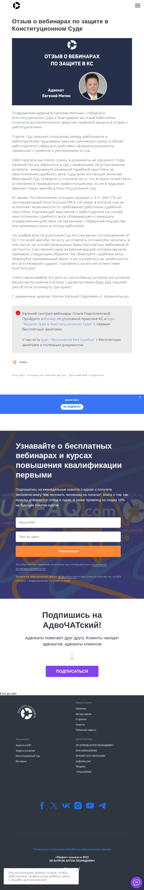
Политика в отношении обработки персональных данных (72, 849)
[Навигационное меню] (137, 5)
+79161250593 (84, 772)
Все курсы (21, 761)
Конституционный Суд (28, 756)
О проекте (81, 719)
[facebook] (42, 805)
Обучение (81, 708)
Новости (80, 724)
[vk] (66, 805)
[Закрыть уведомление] (76, 871)
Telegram (80, 766)
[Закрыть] (140, 397)
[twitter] (54, 805)
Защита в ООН (23, 745)
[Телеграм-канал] (102, 805)
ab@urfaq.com (67, 576)
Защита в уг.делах (25, 750)
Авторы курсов (83, 714)
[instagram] (78, 805)
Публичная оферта (86, 730)
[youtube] (90, 805)
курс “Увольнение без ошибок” (68, 340)
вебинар (48, 319)
